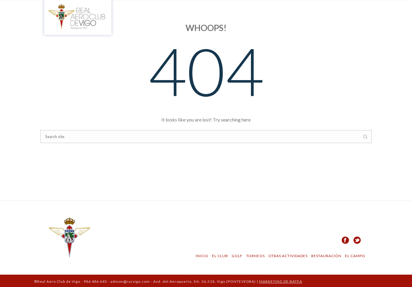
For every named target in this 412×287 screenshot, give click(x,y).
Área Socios (360, 9)
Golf (218, 9)
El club (197, 9)
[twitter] (357, 240)
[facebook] (345, 240)
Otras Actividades (287, 256)
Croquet (269, 9)
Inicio (175, 9)
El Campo (241, 9)
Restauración (325, 256)
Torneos (254, 256)
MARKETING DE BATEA (280, 281)
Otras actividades (309, 9)
